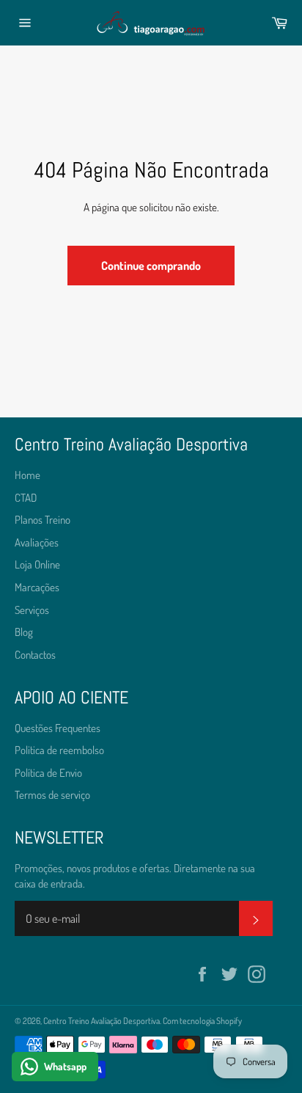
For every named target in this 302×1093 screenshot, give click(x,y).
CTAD (26, 498)
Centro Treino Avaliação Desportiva (101, 1020)
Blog (24, 632)
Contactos (35, 655)
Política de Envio (48, 773)
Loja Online (37, 564)
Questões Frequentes (57, 728)
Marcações (37, 587)
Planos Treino (42, 520)
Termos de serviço (52, 795)
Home (27, 475)
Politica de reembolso (59, 750)
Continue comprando (151, 265)
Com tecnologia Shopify (202, 1020)
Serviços (32, 610)
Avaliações (37, 542)
